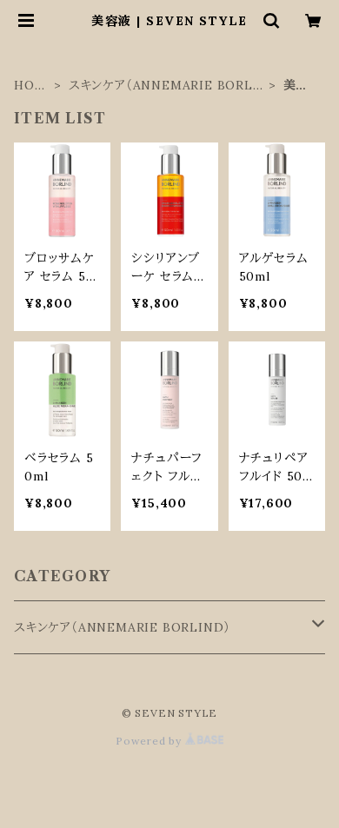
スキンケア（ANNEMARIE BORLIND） (163, 85)
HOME (30, 85)
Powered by (150, 740)
